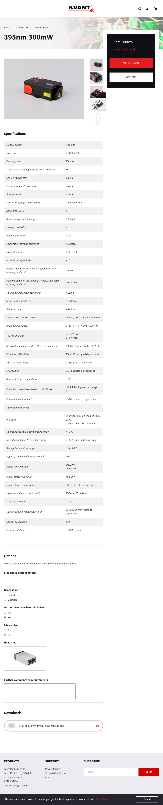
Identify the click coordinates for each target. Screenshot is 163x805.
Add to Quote (131, 63)
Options (131, 77)
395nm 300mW (41, 27)
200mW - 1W (21, 27)
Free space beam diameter (20, 572)
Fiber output (12, 625)
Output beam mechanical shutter (24, 607)
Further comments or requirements (26, 680)
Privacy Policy (52, 769)
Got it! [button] (147, 799)
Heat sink (10, 642)
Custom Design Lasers (15, 785)
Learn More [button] (102, 799)
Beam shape (11, 590)
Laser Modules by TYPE (16, 769)
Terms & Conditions (55, 773)
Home (7, 27)
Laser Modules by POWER (17, 773)
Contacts (50, 777)
